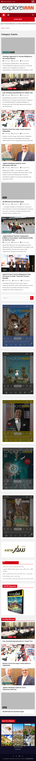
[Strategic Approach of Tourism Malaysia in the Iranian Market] (18, 45)
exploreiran (16, 61)
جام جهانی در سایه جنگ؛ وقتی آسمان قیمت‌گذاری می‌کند (17, 573)
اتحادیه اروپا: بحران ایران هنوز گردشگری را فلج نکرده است (18, 578)
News (14, 88)
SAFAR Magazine (11, 563)
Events (12, 52)
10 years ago (7, 280)
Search (31, 298)
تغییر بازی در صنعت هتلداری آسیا (11, 576)
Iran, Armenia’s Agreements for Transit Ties (18, 93)
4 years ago (7, 61)
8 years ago (7, 167)
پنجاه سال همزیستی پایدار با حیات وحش (13, 566)
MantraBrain (30, 758)
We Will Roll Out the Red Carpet (13, 202)
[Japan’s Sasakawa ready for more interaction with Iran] (18, 152)
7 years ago (7, 133)
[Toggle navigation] (8, 15)
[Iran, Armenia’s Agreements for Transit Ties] (18, 82)
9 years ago (7, 204)
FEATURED (10, 88)
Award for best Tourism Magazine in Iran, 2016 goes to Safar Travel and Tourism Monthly (17, 276)
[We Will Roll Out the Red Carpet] (18, 191)
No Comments (25, 61)
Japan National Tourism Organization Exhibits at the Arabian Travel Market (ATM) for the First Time (18, 238)
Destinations (6, 52)
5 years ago (7, 95)
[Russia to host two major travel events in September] (18, 118)
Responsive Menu (33, 1)
